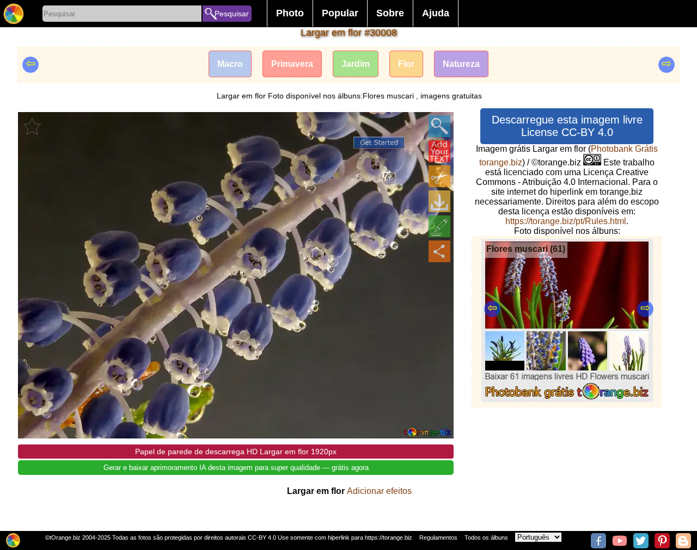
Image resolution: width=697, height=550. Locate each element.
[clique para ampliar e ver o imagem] (439, 126)
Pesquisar (232, 13)
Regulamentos (438, 537)
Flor (406, 64)
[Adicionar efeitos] (439, 226)
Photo (290, 13)
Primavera (292, 64)
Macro (230, 64)
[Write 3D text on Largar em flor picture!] (439, 151)
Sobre (390, 13)
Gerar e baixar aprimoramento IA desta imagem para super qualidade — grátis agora (236, 468)
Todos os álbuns (486, 537)
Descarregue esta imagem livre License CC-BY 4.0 (567, 126)
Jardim (355, 64)
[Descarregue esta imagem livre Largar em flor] (439, 201)
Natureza (461, 64)
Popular (340, 13)
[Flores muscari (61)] (567, 399)
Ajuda (435, 13)
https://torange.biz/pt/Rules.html (565, 221)
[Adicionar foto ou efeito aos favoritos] (32, 126)
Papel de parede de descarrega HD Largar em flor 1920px (236, 451)
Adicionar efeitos (379, 491)
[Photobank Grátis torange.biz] (13, 13)
